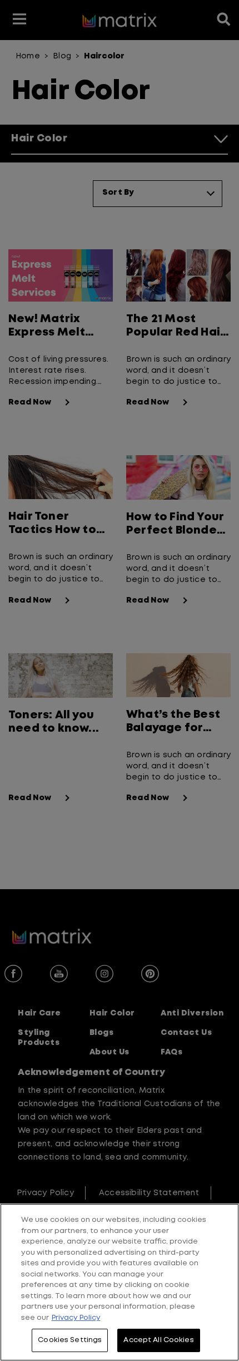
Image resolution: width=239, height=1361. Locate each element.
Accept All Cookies (158, 1340)
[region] (119, 1282)
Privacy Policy (76, 1318)
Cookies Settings (70, 1340)
